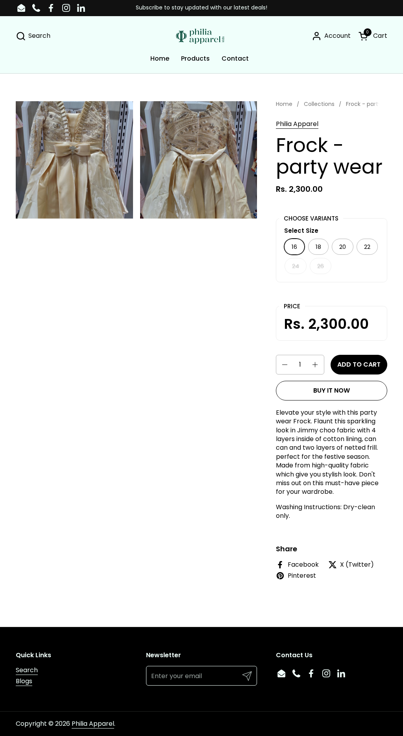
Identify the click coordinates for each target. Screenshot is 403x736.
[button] (33, 36)
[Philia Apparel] (201, 36)
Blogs (24, 681)
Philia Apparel (297, 123)
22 (367, 247)
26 (320, 266)
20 (342, 247)
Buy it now (331, 390)
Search (27, 670)
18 (318, 247)
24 (295, 266)
